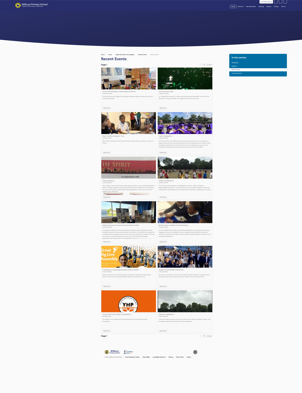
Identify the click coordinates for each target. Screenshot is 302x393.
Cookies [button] (189, 357)
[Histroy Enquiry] (128, 168)
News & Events (142, 54)
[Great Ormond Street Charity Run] (185, 257)
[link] (201, 64)
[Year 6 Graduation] (185, 123)
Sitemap (170, 357)
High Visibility (146, 357)
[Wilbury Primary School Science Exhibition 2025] (128, 212)
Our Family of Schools (266, 1)
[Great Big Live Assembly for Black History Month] (128, 257)
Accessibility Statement (159, 357)
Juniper (138, 357)
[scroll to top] (195, 352)
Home (103, 54)
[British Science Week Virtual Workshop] (185, 212)
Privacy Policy (180, 357)
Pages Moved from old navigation (125, 54)
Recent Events (154, 54)
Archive (209, 65)
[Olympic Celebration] (185, 301)
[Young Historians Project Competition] (128, 301)
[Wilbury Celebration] (185, 168)
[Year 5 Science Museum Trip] (128, 123)
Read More (106, 108)
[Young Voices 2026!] (185, 78)
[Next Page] (204, 64)
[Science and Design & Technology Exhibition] (128, 78)
